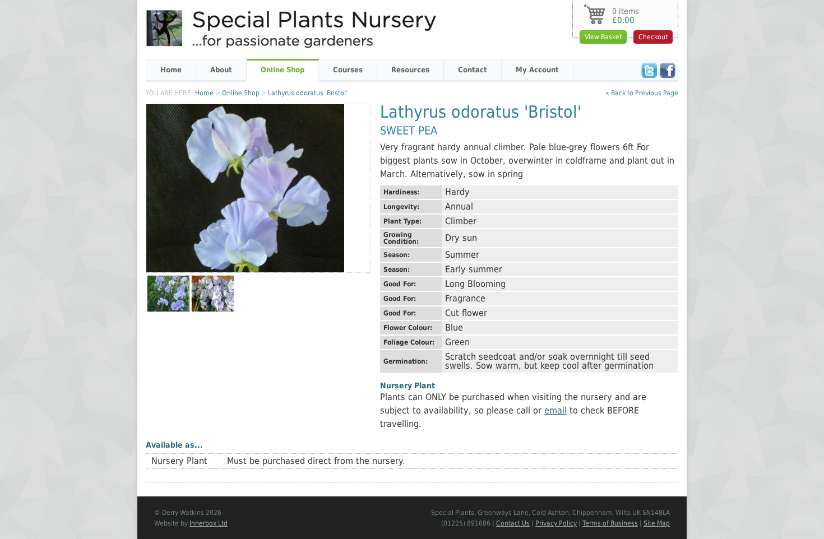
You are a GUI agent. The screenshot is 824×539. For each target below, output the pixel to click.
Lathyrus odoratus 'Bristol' (308, 93)
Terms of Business (610, 523)
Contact (472, 70)
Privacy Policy (556, 523)
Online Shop (282, 70)
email (555, 410)
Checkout (653, 37)
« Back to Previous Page (641, 93)
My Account (537, 70)
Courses (348, 70)
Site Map (657, 523)
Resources (410, 70)
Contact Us (513, 523)
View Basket (603, 37)
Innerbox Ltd (208, 523)
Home (171, 70)
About (221, 70)
